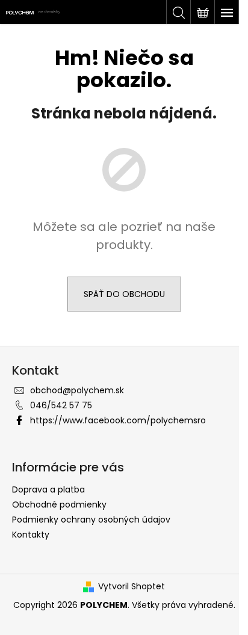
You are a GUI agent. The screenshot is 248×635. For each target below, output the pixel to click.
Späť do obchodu (124, 294)
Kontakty (30, 535)
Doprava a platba (48, 489)
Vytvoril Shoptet (131, 586)
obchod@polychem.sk (77, 390)
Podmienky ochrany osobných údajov (91, 520)
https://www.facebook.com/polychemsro (118, 420)
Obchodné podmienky (59, 504)
